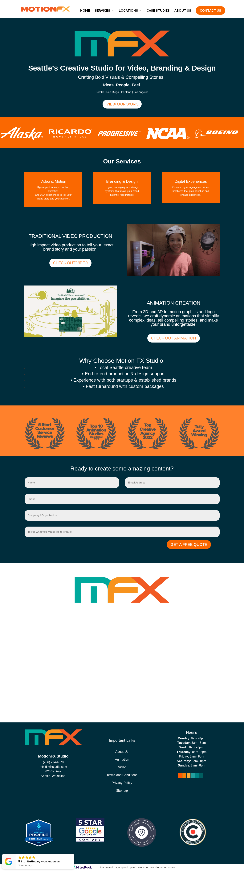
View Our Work (122, 104)
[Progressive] (119, 135)
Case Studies (158, 10)
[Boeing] (216, 137)
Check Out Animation (173, 338)
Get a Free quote (188, 544)
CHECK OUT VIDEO (70, 263)
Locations (128, 10)
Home (85, 10)
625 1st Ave (53, 771)
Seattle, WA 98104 (53, 776)
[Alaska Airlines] (21, 138)
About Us (182, 10)
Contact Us (210, 10)
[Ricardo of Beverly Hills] (70, 136)
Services (102, 10)
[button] (74, 854)
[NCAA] (167, 137)
